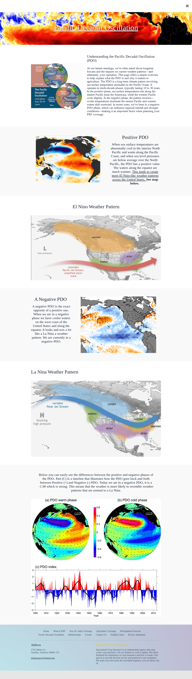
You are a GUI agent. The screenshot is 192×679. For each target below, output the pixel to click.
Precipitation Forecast (130, 631)
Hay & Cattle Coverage (81, 631)
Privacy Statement (136, 634)
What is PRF (59, 631)
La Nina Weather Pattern (54, 372)
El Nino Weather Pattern (96, 206)
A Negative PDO (51, 299)
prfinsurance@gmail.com (43, 658)
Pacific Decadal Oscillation (51, 634)
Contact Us (101, 634)
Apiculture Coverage (106, 631)
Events (88, 634)
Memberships (74, 634)
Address (36, 644)
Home (46, 631)
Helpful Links (117, 634)
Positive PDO (135, 137)
